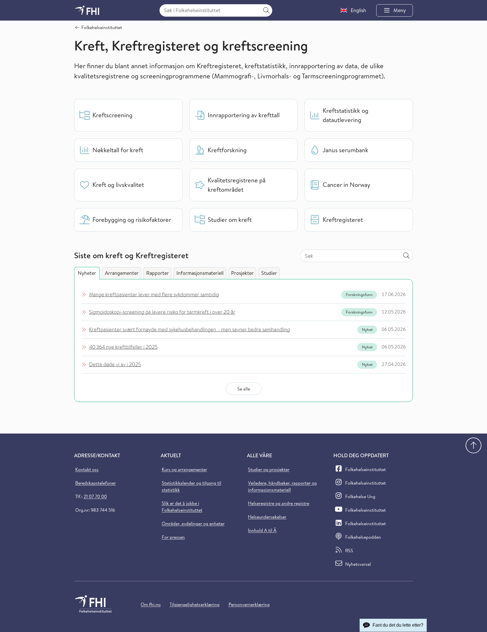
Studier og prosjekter (268, 469)
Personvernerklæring (249, 604)
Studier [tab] (269, 273)
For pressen (173, 537)
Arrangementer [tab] (122, 273)
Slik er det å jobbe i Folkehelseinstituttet (182, 506)
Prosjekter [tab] (242, 273)
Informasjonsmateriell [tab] (199, 273)
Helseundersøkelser (267, 517)
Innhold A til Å (262, 530)
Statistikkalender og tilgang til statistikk (191, 486)
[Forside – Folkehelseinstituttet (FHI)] (87, 10)
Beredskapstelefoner (95, 483)
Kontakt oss (87, 469)
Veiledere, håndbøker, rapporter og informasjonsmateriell (282, 486)
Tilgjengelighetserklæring (195, 604)
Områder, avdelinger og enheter (193, 523)
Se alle (243, 389)
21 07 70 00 (95, 496)
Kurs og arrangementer (184, 469)
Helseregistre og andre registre (278, 503)
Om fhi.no (151, 604)
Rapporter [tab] (157, 273)
